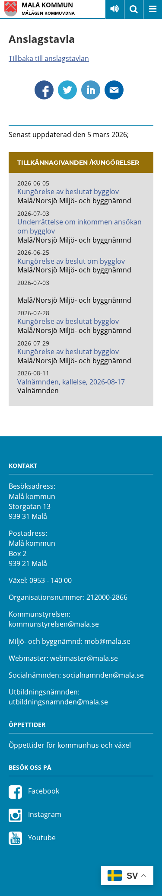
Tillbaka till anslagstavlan (49, 58)
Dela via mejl (114, 89)
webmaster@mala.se (84, 658)
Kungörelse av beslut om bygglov (71, 261)
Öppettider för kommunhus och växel (70, 745)
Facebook (42, 791)
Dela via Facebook (44, 89)
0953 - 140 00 (50, 580)
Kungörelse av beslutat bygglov (68, 191)
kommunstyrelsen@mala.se (54, 624)
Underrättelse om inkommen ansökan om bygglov (79, 226)
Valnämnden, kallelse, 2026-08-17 (71, 382)
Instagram (43, 814)
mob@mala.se (107, 641)
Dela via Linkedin (90, 89)
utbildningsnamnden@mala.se (58, 702)
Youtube (41, 837)
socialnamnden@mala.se (103, 675)
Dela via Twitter (67, 89)
